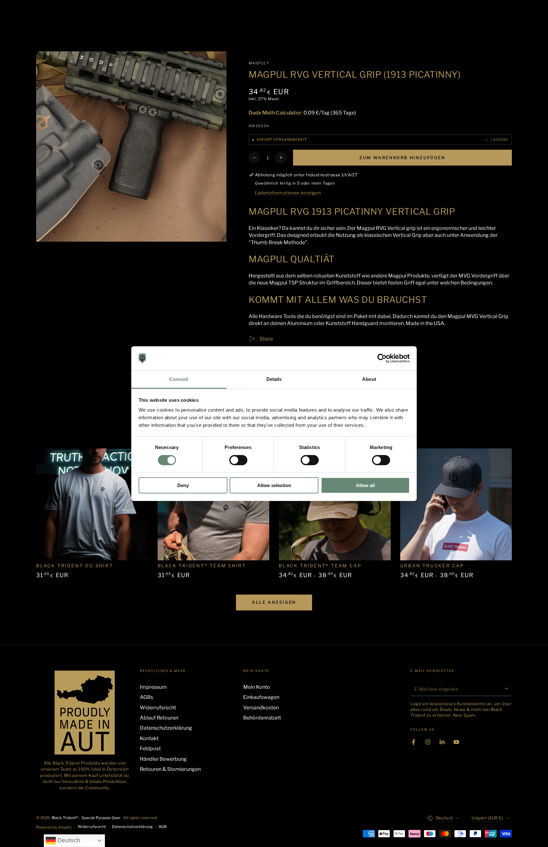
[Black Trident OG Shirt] (92, 504)
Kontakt (149, 738)
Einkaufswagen (261, 697)
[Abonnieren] (508, 689)
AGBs (146, 697)
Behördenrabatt (262, 718)
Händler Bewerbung (163, 759)
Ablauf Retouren (159, 718)
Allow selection (274, 485)
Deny (183, 485)
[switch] (238, 460)
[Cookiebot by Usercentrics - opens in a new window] (382, 358)
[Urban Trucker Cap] (456, 504)
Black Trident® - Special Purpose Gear (86, 817)
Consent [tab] (178, 379)
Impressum (153, 687)
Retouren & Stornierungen (170, 769)
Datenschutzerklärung (166, 728)
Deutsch (68, 840)
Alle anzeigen (274, 602)
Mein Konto (256, 687)
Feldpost (150, 749)
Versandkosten (261, 708)
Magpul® (259, 63)
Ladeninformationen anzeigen (288, 192)
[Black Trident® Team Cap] (335, 504)
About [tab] (369, 379)
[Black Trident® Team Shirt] (214, 504)
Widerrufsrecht (158, 708)
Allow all (365, 485)
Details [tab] (274, 379)
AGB (162, 826)
